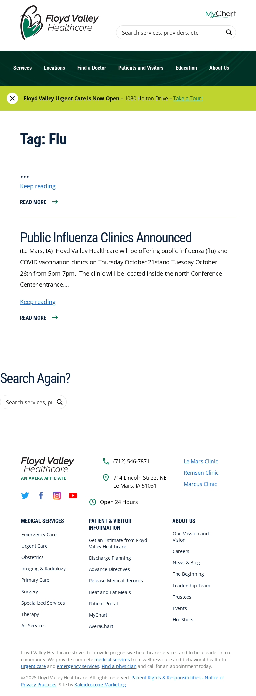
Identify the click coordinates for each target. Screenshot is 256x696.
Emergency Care (39, 534)
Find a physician (119, 666)
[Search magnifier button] (229, 32)
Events (180, 608)
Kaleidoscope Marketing (100, 684)
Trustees (182, 597)
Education (186, 68)
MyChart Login (221, 14)
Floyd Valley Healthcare (47, 464)
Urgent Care (34, 546)
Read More (33, 202)
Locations (54, 68)
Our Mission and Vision (191, 536)
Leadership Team (191, 585)
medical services (112, 659)
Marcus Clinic (200, 484)
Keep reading (38, 186)
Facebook (41, 496)
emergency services (78, 666)
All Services (33, 625)
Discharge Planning (110, 558)
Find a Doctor (91, 68)
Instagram (57, 496)
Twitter (25, 496)
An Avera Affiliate (43, 478)
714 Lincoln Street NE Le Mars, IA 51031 (140, 481)
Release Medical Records (116, 580)
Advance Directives (109, 569)
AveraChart (101, 626)
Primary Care (35, 580)
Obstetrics (32, 557)
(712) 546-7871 (131, 461)
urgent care (33, 666)
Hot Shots (183, 619)
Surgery (29, 591)
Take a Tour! (187, 98)
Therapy (30, 614)
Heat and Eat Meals (110, 592)
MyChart (98, 615)
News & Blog (186, 562)
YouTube (73, 496)
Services (22, 68)
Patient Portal (103, 603)
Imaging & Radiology (43, 568)
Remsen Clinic (201, 472)
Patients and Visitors (140, 68)
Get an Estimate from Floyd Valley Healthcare (118, 543)
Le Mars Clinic (201, 461)
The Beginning (188, 574)
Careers (181, 551)
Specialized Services (43, 603)
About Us (219, 68)
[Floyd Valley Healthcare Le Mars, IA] (60, 23)
